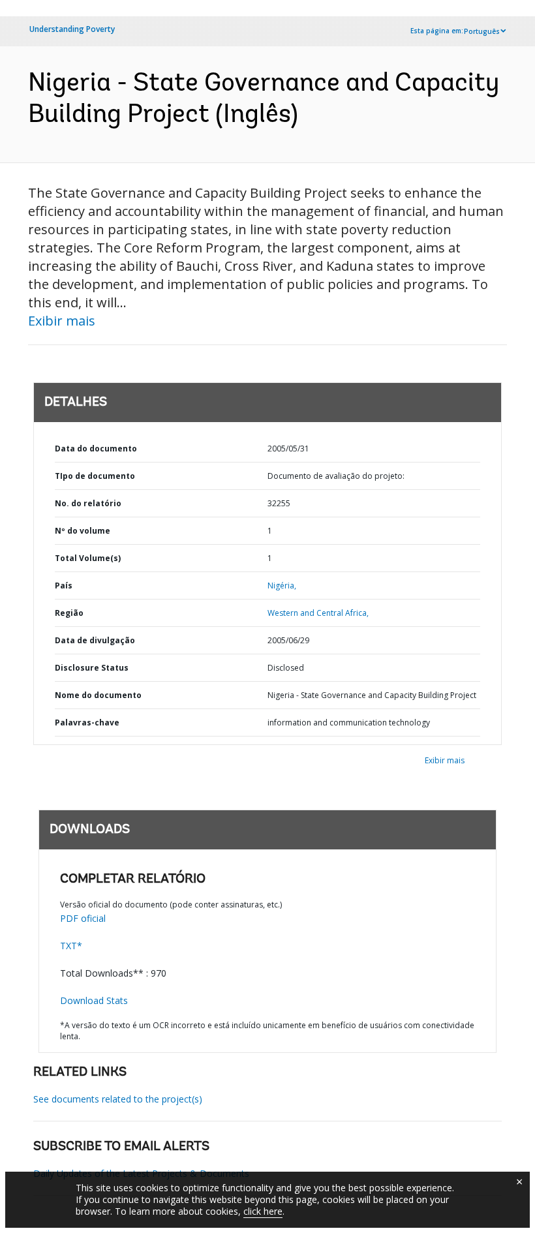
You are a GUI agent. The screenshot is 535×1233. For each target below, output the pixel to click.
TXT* (71, 945)
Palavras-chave (87, 722)
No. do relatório (88, 503)
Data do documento (96, 448)
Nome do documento (98, 695)
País (63, 585)
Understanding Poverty (72, 29)
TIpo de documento (95, 475)
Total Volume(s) (88, 558)
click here (263, 1211)
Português (482, 31)
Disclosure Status (92, 667)
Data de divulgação (95, 640)
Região (69, 612)
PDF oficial (83, 918)
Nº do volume (82, 530)
